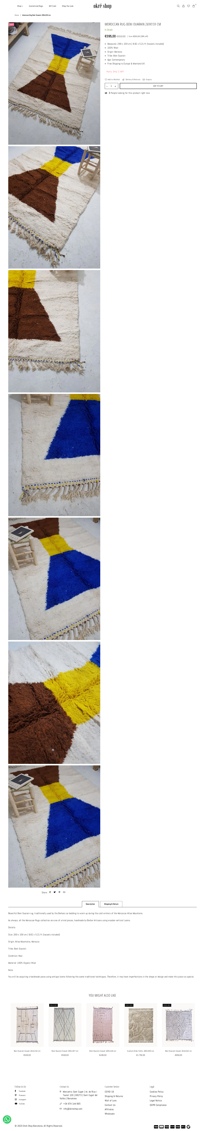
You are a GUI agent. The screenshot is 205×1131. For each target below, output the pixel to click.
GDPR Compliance (158, 1105)
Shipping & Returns (114, 1096)
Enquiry (148, 79)
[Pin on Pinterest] (59, 892)
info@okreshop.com (72, 1108)
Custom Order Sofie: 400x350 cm (140, 1051)
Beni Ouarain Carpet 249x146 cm (102, 1051)
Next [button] (200, 1036)
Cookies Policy (156, 1091)
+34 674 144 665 (71, 1103)
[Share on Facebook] (50, 892)
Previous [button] (5, 1036)
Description (90, 904)
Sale (11, 24)
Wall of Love (110, 1100)
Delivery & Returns (132, 79)
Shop (19, 6)
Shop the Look (67, 6)
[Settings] (183, 6)
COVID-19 (109, 1091)
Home (17, 15)
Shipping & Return (111, 904)
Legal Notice (156, 1100)
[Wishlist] (188, 6)
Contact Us (110, 1105)
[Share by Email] (64, 892)
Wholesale (110, 1113)
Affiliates (109, 1109)
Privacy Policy (156, 1096)
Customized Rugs (36, 6)
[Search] (178, 6)
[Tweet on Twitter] (55, 892)
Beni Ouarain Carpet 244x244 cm (178, 1051)
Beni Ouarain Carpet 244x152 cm (27, 1051)
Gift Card (52, 6)
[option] (54, 83)
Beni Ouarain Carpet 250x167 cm (65, 1051)
